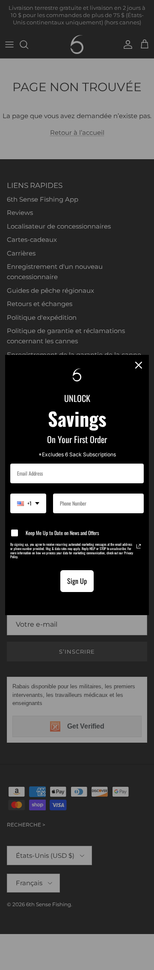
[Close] (138, 365)
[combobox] (28, 503)
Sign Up (77, 581)
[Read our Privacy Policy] (138, 546)
